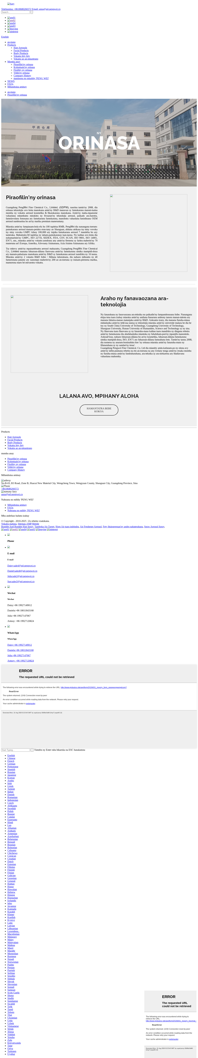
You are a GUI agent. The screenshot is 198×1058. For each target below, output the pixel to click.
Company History (22, 75)
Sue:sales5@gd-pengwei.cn (20, 581)
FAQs (10, 84)
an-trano (11, 42)
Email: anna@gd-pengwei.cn (46, 9)
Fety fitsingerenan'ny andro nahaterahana (123, 526)
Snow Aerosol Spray (154, 526)
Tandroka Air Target (44, 526)
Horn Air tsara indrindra (67, 526)
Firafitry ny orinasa (23, 70)
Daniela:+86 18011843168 (20, 650)
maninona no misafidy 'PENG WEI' (31, 78)
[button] (99, 410)
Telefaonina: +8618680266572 (16, 9)
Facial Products (21, 50)
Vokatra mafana (9, 523)
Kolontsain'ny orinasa (24, 67)
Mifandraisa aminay (17, 86)
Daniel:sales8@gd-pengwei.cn (22, 571)
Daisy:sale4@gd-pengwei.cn (21, 565)
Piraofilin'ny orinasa (23, 64)
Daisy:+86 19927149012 (19, 645)
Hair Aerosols (20, 47)
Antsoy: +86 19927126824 (20, 660)
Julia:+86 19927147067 (19, 655)
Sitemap (22, 523)
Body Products (21, 53)
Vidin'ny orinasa (22, 72)
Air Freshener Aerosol (91, 526)
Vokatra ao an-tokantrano (26, 59)
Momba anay (13, 61)
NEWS (11, 81)
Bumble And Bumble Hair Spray (17, 526)
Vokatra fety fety (22, 56)
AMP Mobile (32, 523)
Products (11, 45)
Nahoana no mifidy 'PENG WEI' (23, 510)
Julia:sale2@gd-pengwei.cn (20, 576)
